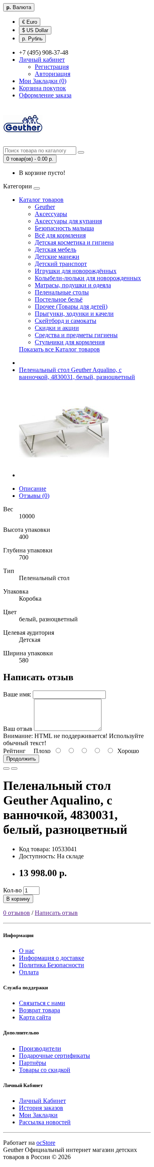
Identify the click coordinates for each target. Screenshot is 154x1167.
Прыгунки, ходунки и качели (74, 313)
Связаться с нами (42, 1003)
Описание (32, 488)
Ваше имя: (17, 694)
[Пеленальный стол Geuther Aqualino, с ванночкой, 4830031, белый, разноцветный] (64, 475)
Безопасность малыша (64, 228)
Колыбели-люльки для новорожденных (88, 278)
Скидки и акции (57, 327)
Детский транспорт (61, 263)
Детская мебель (55, 249)
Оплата (29, 972)
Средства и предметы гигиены (76, 335)
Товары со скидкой (44, 1069)
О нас (26, 950)
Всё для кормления (60, 235)
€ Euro (29, 22)
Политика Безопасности (51, 965)
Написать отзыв (56, 912)
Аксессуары (51, 214)
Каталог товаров (41, 199)
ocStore (45, 1142)
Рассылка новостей (45, 1122)
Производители (40, 1048)
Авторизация (52, 73)
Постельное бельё (59, 299)
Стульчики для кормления (70, 342)
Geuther (45, 206)
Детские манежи (57, 256)
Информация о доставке (51, 957)
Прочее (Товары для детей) (71, 306)
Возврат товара (39, 1010)
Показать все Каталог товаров (59, 349)
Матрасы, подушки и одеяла (73, 285)
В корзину (18, 899)
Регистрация (52, 66)
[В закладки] (6, 768)
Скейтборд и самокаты (65, 320)
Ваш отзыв (17, 728)
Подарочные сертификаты (54, 1055)
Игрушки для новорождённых (75, 271)
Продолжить (21, 759)
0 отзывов (16, 912)
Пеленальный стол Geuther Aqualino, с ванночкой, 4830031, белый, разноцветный (77, 373)
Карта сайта (35, 1017)
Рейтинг (14, 751)
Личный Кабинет (42, 1100)
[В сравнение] (14, 768)
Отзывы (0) (34, 495)
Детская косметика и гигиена (74, 242)
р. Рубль (32, 39)
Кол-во (12, 890)
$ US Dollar (35, 30)
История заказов (41, 1107)
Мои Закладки (38, 1115)
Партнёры (32, 1062)
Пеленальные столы (62, 292)
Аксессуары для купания (68, 221)
